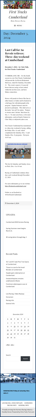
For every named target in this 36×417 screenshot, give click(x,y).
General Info (10, 303)
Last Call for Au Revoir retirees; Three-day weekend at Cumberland (17, 55)
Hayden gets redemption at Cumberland (15, 274)
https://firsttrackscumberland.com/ (15, 186)
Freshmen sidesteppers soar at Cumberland (16, 285)
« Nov (8, 345)
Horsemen (9, 297)
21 (28, 330)
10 (14, 326)
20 (25, 330)
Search (8, 355)
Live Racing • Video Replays (15, 294)
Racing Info (10, 300)
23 (11, 334)
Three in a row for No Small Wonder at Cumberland (15, 268)
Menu (19, 25)
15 (8, 330)
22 (8, 334)
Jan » (12, 345)
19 (21, 330)
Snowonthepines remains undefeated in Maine (15, 279)
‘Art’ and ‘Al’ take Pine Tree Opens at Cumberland (17, 263)
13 (25, 326)
